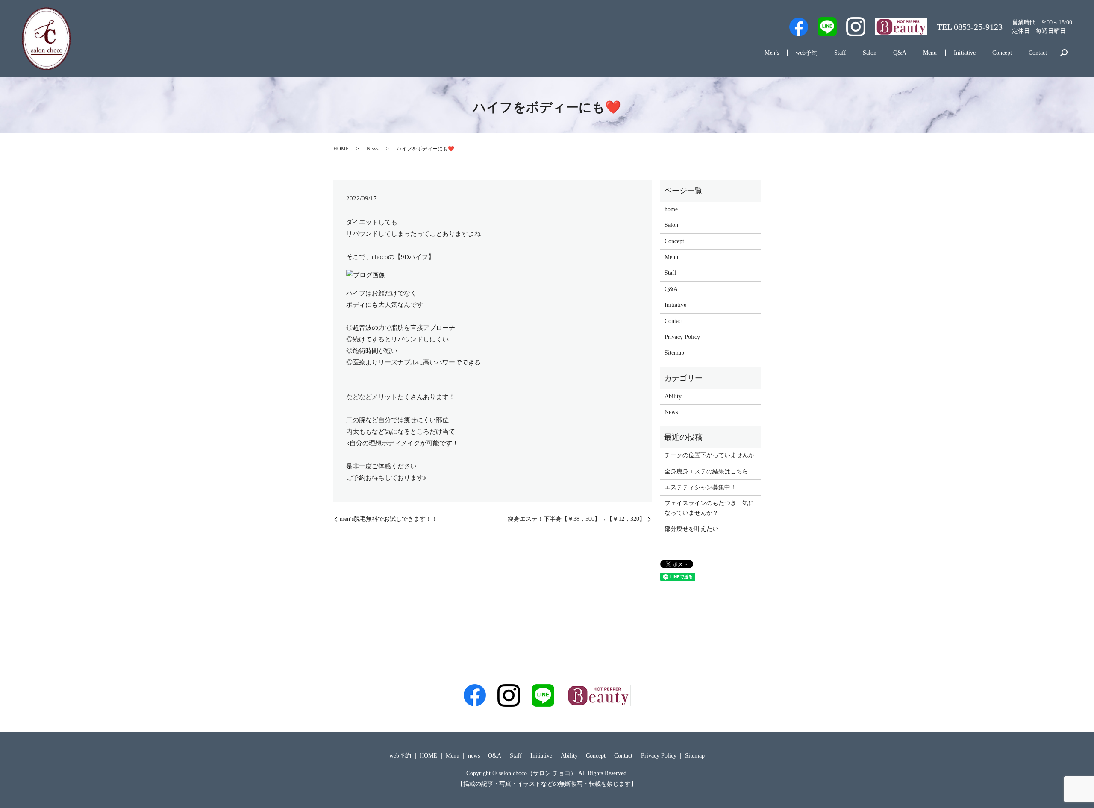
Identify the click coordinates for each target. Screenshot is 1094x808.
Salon (869, 53)
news (474, 755)
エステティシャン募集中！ (700, 487)
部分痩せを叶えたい (691, 529)
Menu (930, 53)
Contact (1038, 53)
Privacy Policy (682, 337)
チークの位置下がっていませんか (709, 455)
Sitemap (674, 353)
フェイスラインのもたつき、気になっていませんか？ (709, 508)
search (1064, 53)
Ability (673, 396)
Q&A (899, 53)
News (373, 149)
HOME (341, 149)
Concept (1002, 53)
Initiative (965, 53)
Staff (840, 53)
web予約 (807, 53)
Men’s (772, 53)
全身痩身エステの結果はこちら (706, 471)
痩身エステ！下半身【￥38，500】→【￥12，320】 (573, 519)
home (671, 209)
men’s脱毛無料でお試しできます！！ (389, 519)
